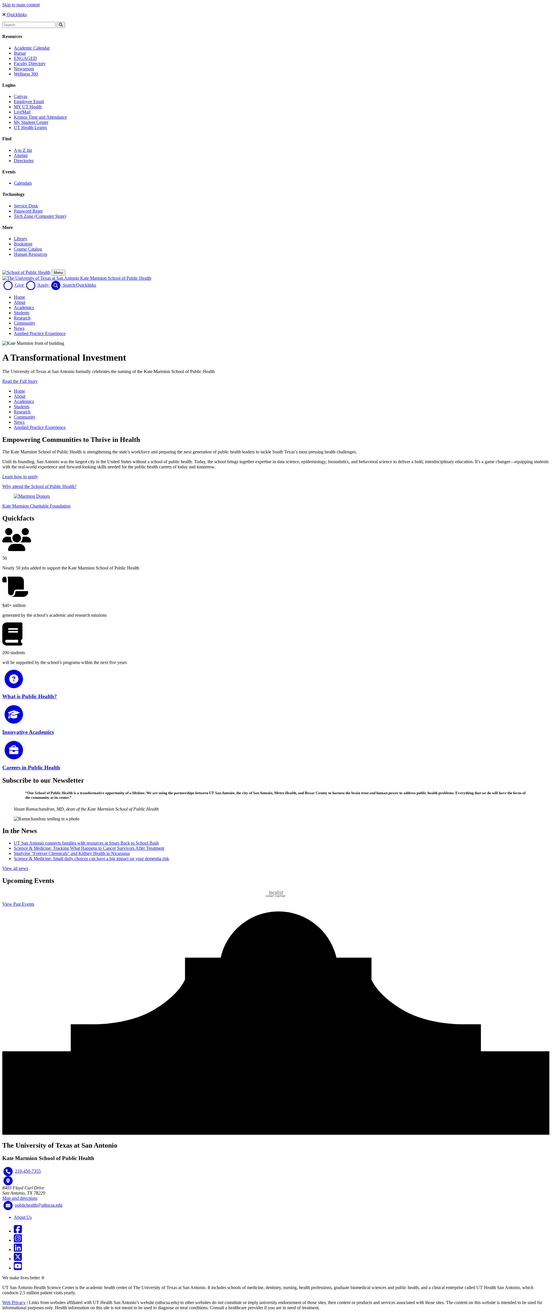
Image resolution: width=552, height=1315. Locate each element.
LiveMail (22, 111)
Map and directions (19, 1198)
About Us (23, 1217)
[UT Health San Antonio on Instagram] (18, 1240)
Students (21, 312)
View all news (15, 868)
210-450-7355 (28, 1171)
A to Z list (23, 150)
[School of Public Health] (26, 272)
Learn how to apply (20, 476)
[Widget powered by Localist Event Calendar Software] (276, 893)
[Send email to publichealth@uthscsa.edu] (8, 1205)
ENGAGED (25, 58)
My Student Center (31, 122)
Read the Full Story (20, 381)
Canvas (20, 96)
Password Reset (28, 211)
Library (20, 238)
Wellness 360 (26, 73)
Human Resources (30, 254)
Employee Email (29, 101)
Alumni (21, 155)
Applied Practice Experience (40, 333)
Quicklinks (16, 14)
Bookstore (23, 243)
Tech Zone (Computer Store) (40, 216)
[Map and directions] (8, 1180)
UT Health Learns (30, 127)
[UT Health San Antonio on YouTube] (18, 1267)
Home (19, 297)
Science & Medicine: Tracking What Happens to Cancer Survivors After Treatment (89, 848)
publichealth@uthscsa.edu (38, 1205)
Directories (24, 160)
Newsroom (24, 68)
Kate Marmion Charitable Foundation (36, 506)
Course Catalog (28, 249)
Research (22, 317)
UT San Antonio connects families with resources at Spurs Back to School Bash (86, 843)
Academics (24, 307)
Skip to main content (21, 4)
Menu (58, 272)
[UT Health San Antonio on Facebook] (18, 1231)
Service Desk (26, 205)
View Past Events (18, 904)
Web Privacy (14, 1302)
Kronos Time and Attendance (40, 117)
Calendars (23, 183)
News (19, 328)
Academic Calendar (32, 48)
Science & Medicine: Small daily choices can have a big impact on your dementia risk (91, 858)
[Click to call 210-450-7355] (8, 1171)
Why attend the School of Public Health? (39, 486)
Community (24, 323)
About (19, 302)
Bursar (20, 53)
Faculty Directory (30, 63)
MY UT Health (28, 106)
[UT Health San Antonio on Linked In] (18, 1249)
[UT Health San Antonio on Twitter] (18, 1258)
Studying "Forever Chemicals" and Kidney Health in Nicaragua (72, 853)
